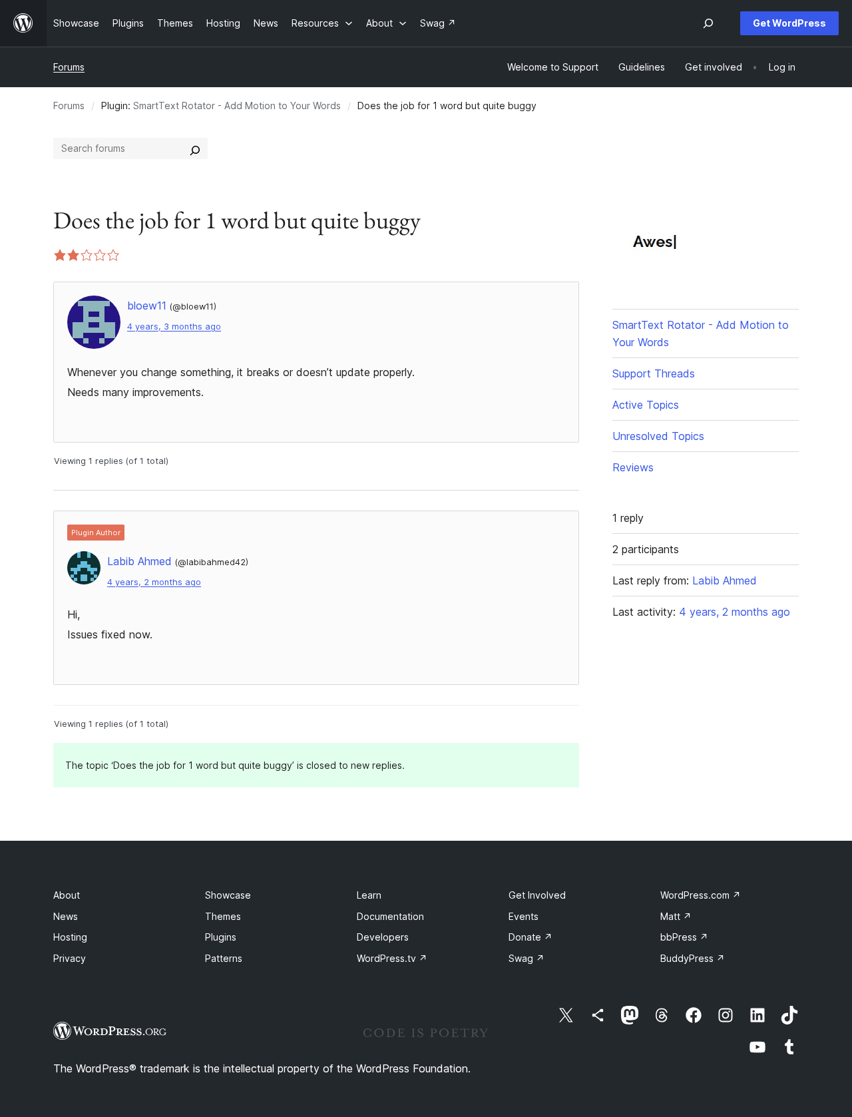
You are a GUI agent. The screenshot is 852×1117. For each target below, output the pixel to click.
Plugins (220, 937)
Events (523, 916)
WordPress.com (700, 895)
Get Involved (537, 895)
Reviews (633, 467)
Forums (69, 67)
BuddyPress (692, 958)
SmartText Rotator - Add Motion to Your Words (237, 105)
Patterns (223, 958)
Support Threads (653, 373)
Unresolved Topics (658, 436)
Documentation (390, 916)
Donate (530, 937)
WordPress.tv (392, 958)
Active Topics (645, 404)
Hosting (70, 937)
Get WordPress (789, 23)
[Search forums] (195, 148)
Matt (676, 916)
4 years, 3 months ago (174, 327)
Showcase (228, 895)
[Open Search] (708, 23)
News (65, 916)
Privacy (69, 958)
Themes (223, 916)
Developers (383, 937)
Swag (526, 958)
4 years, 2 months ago (154, 582)
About (66, 895)
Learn (369, 895)
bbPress (684, 937)
